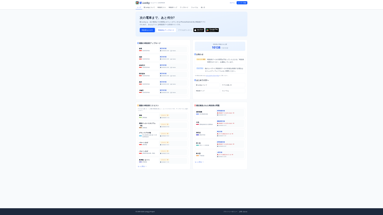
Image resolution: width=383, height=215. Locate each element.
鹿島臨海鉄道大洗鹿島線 (206, 124)
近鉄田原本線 (146, 50)
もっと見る (141, 166)
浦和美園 (199, 112)
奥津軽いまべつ (144, 160)
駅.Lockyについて (149, 7)
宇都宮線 (201, 155)
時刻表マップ (173, 7)
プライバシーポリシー (230, 212)
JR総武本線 (202, 135)
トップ (139, 7)
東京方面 (219, 131)
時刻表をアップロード (166, 30)
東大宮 (198, 153)
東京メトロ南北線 (204, 145)
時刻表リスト (162, 7)
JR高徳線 (144, 117)
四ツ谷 (198, 143)
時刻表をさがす (147, 30)
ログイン (232, 3)
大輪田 (141, 90)
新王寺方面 (163, 48)
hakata (174, 50)
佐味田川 (142, 65)
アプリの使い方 (227, 85)
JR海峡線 (144, 162)
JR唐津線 (144, 144)
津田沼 (198, 133)
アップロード (184, 7)
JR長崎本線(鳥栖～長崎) (148, 153)
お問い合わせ (243, 212)
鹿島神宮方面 (221, 121)
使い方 (203, 7)
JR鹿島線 (144, 128)
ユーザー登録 (242, 3)
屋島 (140, 115)
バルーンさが (143, 142)
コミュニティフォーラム (212, 75)
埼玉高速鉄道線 (203, 114)
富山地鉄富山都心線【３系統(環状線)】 (149, 136)
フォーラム (194, 7)
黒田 (140, 82)
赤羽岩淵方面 (221, 111)
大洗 (197, 122)
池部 (140, 57)
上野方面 (219, 152)
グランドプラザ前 (145, 133)
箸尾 (140, 48)
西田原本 (142, 74)
